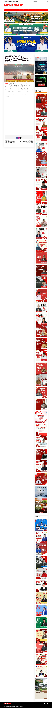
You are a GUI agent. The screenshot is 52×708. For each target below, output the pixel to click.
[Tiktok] (21, 138)
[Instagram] (19, 138)
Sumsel (6, 62)
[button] (47, 1)
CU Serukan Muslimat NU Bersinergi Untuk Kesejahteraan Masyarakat (26, 141)
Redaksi (21, 706)
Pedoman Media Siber (15, 706)
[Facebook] (17, 138)
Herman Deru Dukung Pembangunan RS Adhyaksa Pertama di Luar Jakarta (10, 141)
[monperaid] (14, 5)
